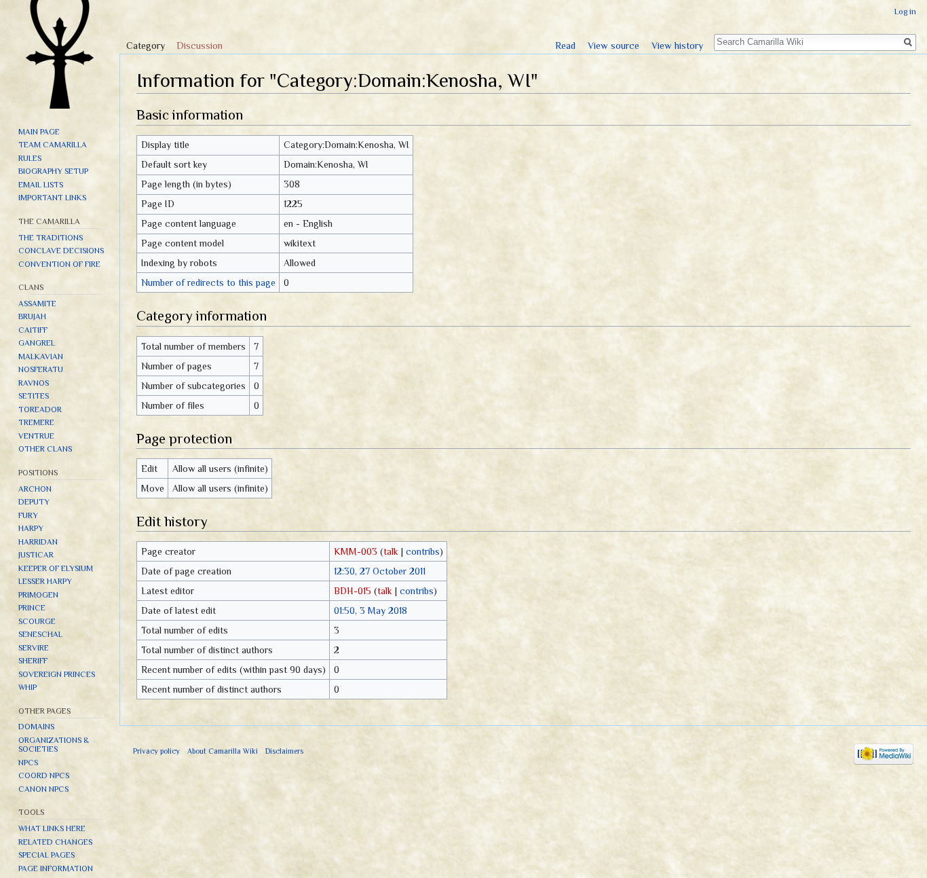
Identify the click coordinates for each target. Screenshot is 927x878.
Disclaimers (284, 751)
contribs (423, 551)
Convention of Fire (59, 264)
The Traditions (50, 237)
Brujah (32, 316)
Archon (35, 489)
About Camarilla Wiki (222, 751)
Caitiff (33, 330)
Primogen (38, 595)
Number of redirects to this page (208, 282)
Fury (28, 515)
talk (390, 551)
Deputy (34, 502)
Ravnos (33, 383)
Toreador (40, 409)
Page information (55, 868)
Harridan (38, 542)
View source (613, 45)
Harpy (30, 528)
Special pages (46, 855)
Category (145, 45)
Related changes (55, 842)
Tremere (36, 422)
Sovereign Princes (56, 674)
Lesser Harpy (45, 581)
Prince (31, 607)
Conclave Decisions (61, 250)
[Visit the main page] (59, 54)
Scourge (37, 621)
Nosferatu (40, 369)
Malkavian (40, 356)
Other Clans (45, 449)
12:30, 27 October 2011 (379, 571)
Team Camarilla (52, 144)
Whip (27, 687)
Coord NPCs (43, 775)
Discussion (199, 45)
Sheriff (33, 660)
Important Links (52, 197)
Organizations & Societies (53, 744)
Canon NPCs (43, 789)
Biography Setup (53, 171)
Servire (33, 648)
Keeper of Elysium (55, 568)
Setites (33, 396)
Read (565, 45)
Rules (29, 158)
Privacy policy (156, 751)
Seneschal (40, 634)
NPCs (28, 762)
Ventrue (36, 436)
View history (677, 45)
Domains (36, 726)
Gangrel (36, 343)
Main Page (39, 131)
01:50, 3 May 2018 (370, 610)
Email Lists (40, 184)
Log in (905, 11)
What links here (52, 828)
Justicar (36, 555)
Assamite (37, 303)
